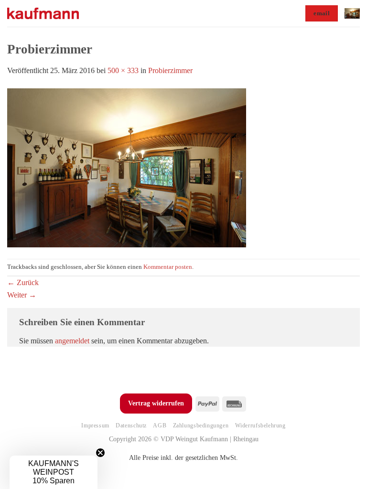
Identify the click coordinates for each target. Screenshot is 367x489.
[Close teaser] (100, 452)
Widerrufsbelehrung (260, 425)
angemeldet (72, 341)
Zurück (23, 282)
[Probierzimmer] (126, 167)
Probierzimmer (170, 70)
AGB (159, 425)
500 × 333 (123, 70)
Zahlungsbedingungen (201, 425)
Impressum (95, 425)
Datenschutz (131, 425)
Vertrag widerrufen (156, 403)
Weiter (21, 295)
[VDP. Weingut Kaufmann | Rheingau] (43, 13)
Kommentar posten (167, 267)
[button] (352, 13)
